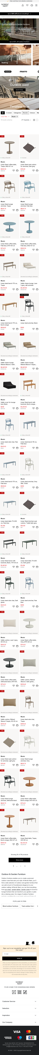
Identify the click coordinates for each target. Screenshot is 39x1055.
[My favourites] (27, 5)
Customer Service (8, 1001)
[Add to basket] (17, 170)
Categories (17, 113)
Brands (25, 113)
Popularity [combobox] (26, 120)
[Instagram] (19, 992)
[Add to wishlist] (13, 170)
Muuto (14, 116)
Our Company (7, 1022)
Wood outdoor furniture (10, 906)
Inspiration (6, 1015)
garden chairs (25, 889)
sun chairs (8, 889)
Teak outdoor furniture (29, 906)
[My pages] (22, 5)
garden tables (16, 889)
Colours (32, 113)
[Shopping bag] (32, 5)
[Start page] (5, 5)
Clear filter (4, 116)
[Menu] (36, 5)
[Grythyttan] (8, 71)
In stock (9, 113)
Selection (5, 1008)
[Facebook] (14, 992)
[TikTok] (25, 992)
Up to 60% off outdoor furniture (19, 42)
